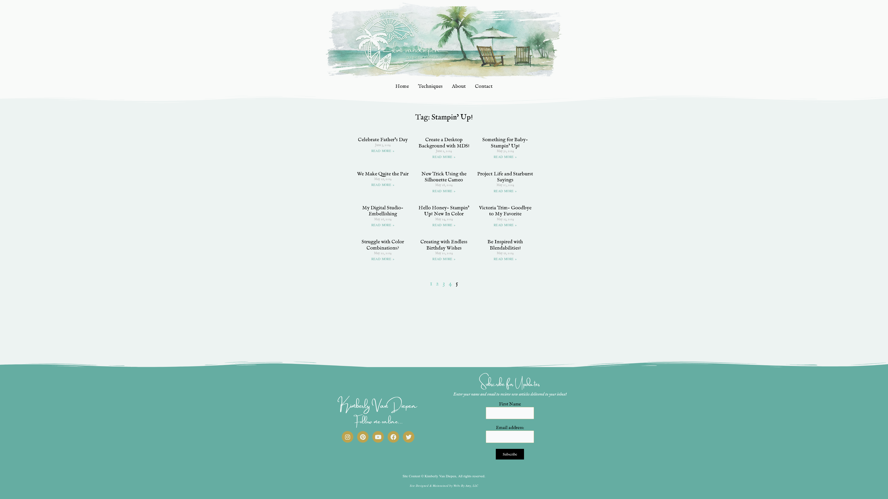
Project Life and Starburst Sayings (505, 177)
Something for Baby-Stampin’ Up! (505, 143)
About (459, 86)
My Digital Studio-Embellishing (382, 211)
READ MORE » (382, 151)
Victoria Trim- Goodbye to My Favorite (505, 211)
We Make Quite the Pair (383, 174)
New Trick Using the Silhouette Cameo (443, 177)
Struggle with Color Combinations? (383, 245)
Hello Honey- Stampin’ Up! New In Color (444, 211)
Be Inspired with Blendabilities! (505, 245)
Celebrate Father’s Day (383, 140)
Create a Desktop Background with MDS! (444, 143)
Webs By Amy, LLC (465, 486)
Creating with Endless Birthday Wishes (443, 245)
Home (402, 86)
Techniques (430, 86)
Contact (484, 86)
